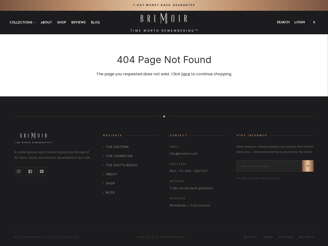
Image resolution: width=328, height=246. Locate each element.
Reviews (78, 22)
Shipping (286, 237)
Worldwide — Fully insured (190, 205)
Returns (306, 237)
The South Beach (121, 165)
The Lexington (119, 156)
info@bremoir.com (184, 153)
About (46, 22)
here (185, 74)
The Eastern (117, 147)
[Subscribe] (308, 166)
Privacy (250, 237)
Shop (61, 22)
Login (299, 22)
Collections (21, 22)
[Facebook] (30, 171)
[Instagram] (18, 171)
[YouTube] (41, 171)
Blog (95, 22)
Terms (267, 237)
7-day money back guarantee (191, 188)
